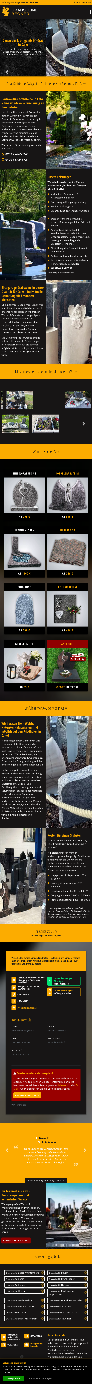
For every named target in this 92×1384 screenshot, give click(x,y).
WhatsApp (63, 1085)
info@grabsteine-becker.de (27, 1008)
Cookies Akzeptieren (27, 1095)
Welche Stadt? (53, 1038)
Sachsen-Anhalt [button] (63, 1312)
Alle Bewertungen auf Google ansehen (46, 1180)
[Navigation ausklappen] (87, 12)
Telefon (15, 1038)
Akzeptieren (13, 1378)
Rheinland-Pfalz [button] (20, 1306)
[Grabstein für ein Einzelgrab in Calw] (18, 400)
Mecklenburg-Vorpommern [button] (62, 1293)
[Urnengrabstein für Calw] (20, 424)
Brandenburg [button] (62, 1278)
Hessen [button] (16, 1291)
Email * (50, 1026)
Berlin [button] (15, 1278)
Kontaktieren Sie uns (16, 1240)
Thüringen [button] (60, 1318)
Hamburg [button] (60, 1285)
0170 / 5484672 (22, 1001)
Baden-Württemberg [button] (22, 1272)
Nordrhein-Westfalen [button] (65, 1300)
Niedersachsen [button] (19, 1300)
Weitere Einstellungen (40, 1378)
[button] (7, 71)
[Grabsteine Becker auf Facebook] (22, 1357)
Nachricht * (17, 1050)
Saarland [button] (60, 1306)
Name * (15, 1026)
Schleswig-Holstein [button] (21, 1318)
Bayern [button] (58, 1272)
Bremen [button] (16, 1285)
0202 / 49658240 (23, 994)
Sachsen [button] (16, 1312)
